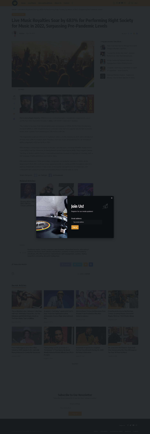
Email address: (76, 218)
